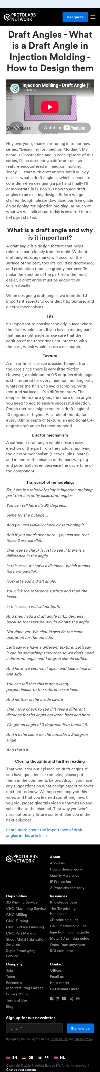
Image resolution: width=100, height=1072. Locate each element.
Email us (57, 976)
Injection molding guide (69, 932)
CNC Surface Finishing (25, 927)
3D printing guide (64, 919)
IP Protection (60, 881)
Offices (56, 970)
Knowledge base (63, 902)
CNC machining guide (68, 926)
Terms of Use (16, 1000)
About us (57, 863)
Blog (9, 1006)
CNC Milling (16, 914)
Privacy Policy (17, 994)
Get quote (75, 17)
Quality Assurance (64, 875)
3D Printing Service (22, 902)
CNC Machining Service (26, 908)
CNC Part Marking (21, 933)
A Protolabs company (67, 887)
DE (30, 1057)
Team (10, 976)
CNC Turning (17, 920)
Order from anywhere (67, 944)
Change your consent (21, 1069)
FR (46, 1057)
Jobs (10, 970)
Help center (59, 982)
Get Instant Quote (64, 989)
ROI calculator (61, 950)
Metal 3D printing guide (69, 938)
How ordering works (66, 869)
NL (62, 1057)
